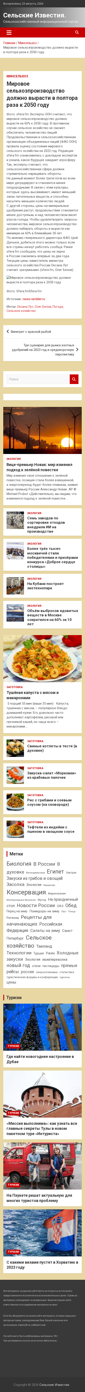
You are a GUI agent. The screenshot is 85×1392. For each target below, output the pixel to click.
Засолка (15, 884)
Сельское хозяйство (21, 311)
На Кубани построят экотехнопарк (45, 585)
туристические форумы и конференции (32, 977)
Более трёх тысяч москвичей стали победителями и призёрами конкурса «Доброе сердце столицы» (52, 557)
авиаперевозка (54, 959)
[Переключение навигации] (9, 32)
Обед (71, 905)
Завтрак (71, 872)
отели (36, 966)
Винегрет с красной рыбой (31, 332)
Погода (58, 306)
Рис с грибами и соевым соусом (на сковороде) (49, 802)
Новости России (36, 905)
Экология (14, 459)
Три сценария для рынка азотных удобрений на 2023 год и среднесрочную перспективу (43, 349)
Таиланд (44, 946)
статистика (67, 972)
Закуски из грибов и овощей (35, 878)
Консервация (26, 892)
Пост (63, 911)
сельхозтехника (47, 972)
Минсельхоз (17, 76)
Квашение (49, 885)
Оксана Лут (25, 306)
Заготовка (15, 687)
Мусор (42, 899)
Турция (38, 953)
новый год (18, 965)
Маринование (57, 893)
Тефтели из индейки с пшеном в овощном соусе (51, 829)
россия (27, 972)
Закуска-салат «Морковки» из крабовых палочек (51, 775)
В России (44, 864)
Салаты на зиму (45, 930)
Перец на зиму (17, 911)
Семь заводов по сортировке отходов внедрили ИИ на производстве (46, 525)
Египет (55, 872)
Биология (19, 863)
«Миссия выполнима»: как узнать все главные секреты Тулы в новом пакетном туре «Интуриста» (42, 1128)
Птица (71, 911)
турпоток (65, 977)
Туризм (14, 997)
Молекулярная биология (21, 899)
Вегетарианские (35, 872)
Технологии (19, 952)
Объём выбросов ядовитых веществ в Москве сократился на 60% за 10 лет (52, 617)
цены (11, 982)
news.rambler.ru (34, 299)
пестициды (50, 966)
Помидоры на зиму (44, 911)
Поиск (74, 379)
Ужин (50, 953)
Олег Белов (43, 306)
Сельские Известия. (34, 15)
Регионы (13, 918)
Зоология (33, 885)
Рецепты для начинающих (29, 920)
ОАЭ (60, 906)
